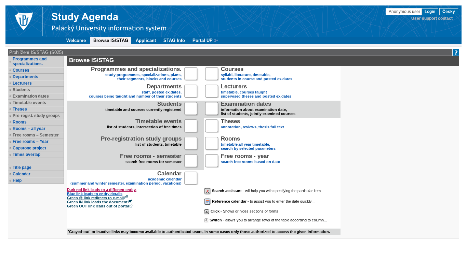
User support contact (432, 18)
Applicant (146, 40)
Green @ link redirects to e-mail (95, 198)
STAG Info (174, 40)
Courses (21, 70)
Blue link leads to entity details (94, 194)
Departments (25, 76)
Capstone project (29, 148)
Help (17, 180)
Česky (448, 11)
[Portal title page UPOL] (109, 21)
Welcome (76, 40)
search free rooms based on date (250, 159)
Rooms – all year (29, 128)
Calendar (21, 174)
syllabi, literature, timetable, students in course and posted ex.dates (256, 74)
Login (430, 11)
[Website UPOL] (23, 21)
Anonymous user (405, 11)
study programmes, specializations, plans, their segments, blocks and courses (136, 74)
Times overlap (26, 154)
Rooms (20, 122)
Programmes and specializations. (29, 61)
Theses (20, 109)
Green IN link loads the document (97, 202)
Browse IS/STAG (110, 40)
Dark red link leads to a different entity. (101, 190)
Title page (22, 167)
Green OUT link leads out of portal (98, 206)
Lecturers (22, 83)
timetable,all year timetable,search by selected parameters (248, 143)
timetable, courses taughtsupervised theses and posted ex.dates (256, 91)
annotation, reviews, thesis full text (252, 124)
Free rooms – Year (31, 141)
